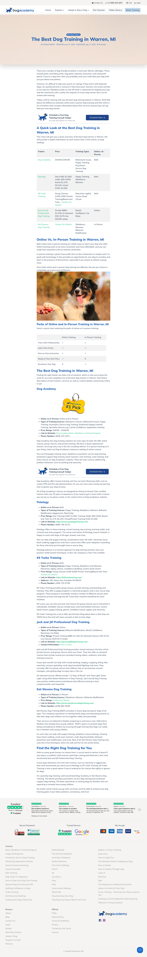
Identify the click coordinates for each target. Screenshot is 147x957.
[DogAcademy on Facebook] (100, 920)
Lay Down (56, 877)
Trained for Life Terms (61, 928)
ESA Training (11, 873)
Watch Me (56, 892)
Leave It (101, 873)
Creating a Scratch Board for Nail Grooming (117, 899)
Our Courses (99, 10)
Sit (53, 873)
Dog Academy (44, 160)
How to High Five (106, 857)
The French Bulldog (60, 865)
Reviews (9, 944)
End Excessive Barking (16, 896)
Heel (54, 884)
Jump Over (103, 854)
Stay (54, 880)
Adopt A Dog (11, 936)
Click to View (66, 644)
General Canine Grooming (17, 865)
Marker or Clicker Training (109, 850)
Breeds (9, 928)
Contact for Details (63, 224)
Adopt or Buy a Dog (77, 10)
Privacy (55, 924)
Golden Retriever (59, 861)
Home (48, 10)
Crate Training (12, 892)
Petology (42, 176)
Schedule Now (96, 117)
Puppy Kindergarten (14, 854)
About (8, 913)
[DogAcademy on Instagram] (104, 920)
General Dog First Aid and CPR (19, 884)
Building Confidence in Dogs (18, 888)
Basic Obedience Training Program (21, 850)
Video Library (115, 10)
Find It (54, 869)
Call (114, 3)
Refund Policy (58, 917)
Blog (8, 917)
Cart (130, 3)
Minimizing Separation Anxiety (19, 861)
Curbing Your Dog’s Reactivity (19, 899)
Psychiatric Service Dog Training (20, 857)
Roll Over (102, 877)
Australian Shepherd (61, 857)
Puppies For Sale (13, 940)
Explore (58, 10)
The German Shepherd (62, 854)
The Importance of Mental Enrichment (115, 884)
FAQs (54, 913)
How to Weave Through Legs (111, 869)
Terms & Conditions (60, 921)
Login (138, 3)
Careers (55, 932)
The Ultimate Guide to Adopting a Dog (115, 861)
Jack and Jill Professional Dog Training (44, 213)
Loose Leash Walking (61, 888)
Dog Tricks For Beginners (17, 877)
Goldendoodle (58, 850)
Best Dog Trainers (14, 932)
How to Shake (104, 865)
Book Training (132, 10)
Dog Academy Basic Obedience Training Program (78, 433)
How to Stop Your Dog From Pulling (21, 880)
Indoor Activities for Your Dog (111, 888)
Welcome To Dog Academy (110, 902)
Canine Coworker (13, 869)
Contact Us (98, 3)
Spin (100, 880)
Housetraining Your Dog (62, 896)
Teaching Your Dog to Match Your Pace (69, 899)
